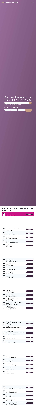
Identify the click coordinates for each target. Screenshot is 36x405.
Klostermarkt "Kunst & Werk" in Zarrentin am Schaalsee (14, 386)
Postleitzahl (7, 109)
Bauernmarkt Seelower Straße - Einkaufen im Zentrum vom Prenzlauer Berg (14, 303)
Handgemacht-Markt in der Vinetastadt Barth (12, 367)
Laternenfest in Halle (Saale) (10, 259)
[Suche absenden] (30, 103)
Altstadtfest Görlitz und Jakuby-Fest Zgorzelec (13, 236)
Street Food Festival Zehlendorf (10, 307)
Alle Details (29, 214)
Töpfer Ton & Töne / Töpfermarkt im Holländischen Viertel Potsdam (14, 328)
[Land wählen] (27, 103)
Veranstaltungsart (21, 109)
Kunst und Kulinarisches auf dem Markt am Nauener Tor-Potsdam (14, 323)
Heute (6, 104)
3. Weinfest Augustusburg (9, 294)
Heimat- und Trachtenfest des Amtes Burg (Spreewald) (14, 240)
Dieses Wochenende (12, 104)
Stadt (14, 109)
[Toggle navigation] (33, 2)
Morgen (8, 104)
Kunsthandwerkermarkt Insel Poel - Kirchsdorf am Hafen (14, 402)
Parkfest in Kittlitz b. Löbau (10, 232)
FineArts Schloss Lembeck (10, 213)
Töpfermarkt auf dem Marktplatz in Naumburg (13, 263)
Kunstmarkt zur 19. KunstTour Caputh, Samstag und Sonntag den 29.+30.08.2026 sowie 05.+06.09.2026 (15, 332)
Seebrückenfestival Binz (9, 371)
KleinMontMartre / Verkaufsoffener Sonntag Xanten (13, 244)
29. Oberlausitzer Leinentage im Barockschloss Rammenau (14, 228)
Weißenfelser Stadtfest (9, 271)
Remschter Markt (8, 275)
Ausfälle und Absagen (28, 110)
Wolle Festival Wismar (9, 398)
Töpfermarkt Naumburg (9, 267)
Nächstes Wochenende (18, 104)
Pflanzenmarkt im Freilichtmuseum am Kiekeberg (13, 390)
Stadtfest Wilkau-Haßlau (9, 290)
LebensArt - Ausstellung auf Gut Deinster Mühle (13, 394)
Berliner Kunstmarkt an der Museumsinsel (12, 298)
